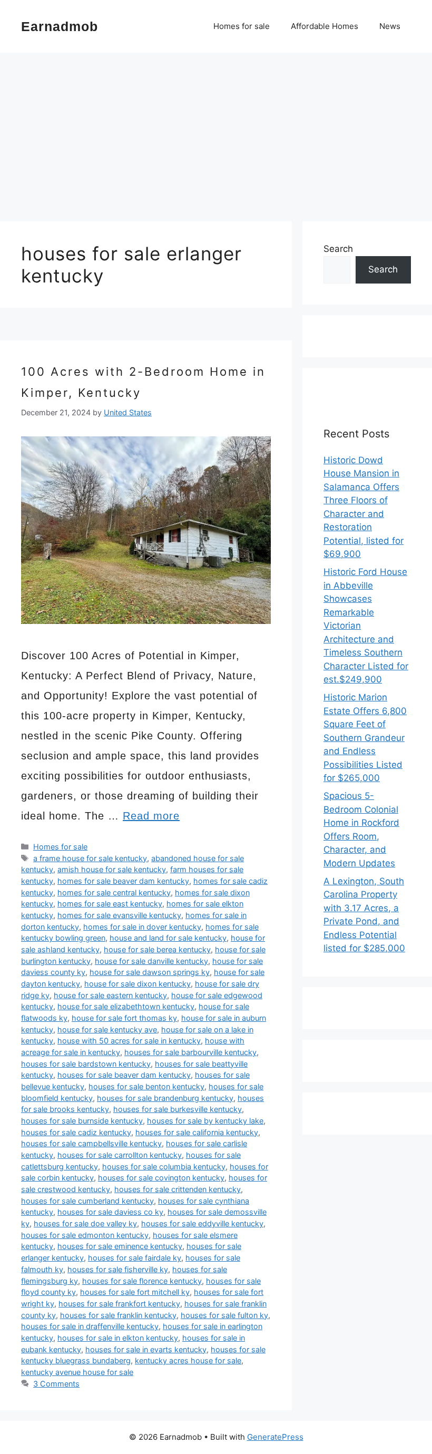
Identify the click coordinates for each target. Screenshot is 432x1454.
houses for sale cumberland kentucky (87, 1200)
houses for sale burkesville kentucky (177, 1109)
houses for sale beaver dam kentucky (124, 1074)
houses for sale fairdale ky (134, 1257)
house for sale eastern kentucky (110, 995)
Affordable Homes (324, 26)
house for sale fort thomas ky (124, 1017)
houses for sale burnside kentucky (82, 1120)
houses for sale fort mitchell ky (135, 1291)
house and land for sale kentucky (168, 937)
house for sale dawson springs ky (150, 972)
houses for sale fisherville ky (117, 1269)
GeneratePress (275, 1437)
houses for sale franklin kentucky (118, 1315)
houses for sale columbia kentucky (163, 1166)
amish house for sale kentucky (111, 869)
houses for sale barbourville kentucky (190, 1052)
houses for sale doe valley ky (85, 1223)
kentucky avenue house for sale (77, 1372)
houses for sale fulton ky (224, 1315)
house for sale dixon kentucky (137, 983)
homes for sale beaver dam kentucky (123, 880)
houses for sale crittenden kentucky (177, 1189)
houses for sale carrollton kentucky (119, 1154)
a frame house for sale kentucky (90, 858)
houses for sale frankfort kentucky (119, 1303)
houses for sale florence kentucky (142, 1280)
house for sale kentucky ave (107, 1029)
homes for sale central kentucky (114, 892)
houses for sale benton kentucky (146, 1086)
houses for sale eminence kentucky (119, 1246)
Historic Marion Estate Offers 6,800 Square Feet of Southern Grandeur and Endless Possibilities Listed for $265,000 (365, 737)
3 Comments (56, 1383)
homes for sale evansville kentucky (119, 915)
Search (338, 248)
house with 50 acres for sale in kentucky (129, 1040)
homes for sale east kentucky (109, 903)
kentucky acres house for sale (188, 1360)
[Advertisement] (216, 132)
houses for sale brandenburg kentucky (165, 1098)
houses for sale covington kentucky (161, 1177)
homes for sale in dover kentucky (142, 926)
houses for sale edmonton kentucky (85, 1235)
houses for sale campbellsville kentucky (91, 1143)
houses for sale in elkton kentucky (117, 1337)
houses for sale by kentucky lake (205, 1120)
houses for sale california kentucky (196, 1132)
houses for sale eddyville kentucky (202, 1223)
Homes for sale (241, 26)
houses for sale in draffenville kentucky (90, 1326)
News (389, 26)
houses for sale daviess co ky (110, 1211)
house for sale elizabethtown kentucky (125, 1006)
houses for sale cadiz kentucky (76, 1132)
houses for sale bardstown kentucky (86, 1063)
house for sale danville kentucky (151, 961)
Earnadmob (59, 26)
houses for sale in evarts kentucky (146, 1349)
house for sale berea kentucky (157, 949)
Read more (151, 816)
